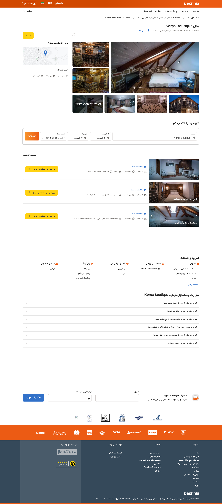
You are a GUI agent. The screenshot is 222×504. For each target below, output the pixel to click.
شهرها (197, 486)
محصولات (195, 445)
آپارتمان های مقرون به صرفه (188, 464)
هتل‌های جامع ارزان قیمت (189, 460)
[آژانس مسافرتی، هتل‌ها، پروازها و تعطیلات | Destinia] (191, 4)
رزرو (28, 35)
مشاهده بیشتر (193, 285)
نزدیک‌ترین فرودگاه (84, 392)
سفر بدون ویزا (116, 457)
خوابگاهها (195, 468)
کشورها (196, 478)
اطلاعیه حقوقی (155, 457)
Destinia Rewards (152, 468)
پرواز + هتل (171, 11)
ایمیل (136, 392)
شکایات (158, 471)
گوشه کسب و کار (115, 445)
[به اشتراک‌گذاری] (74, 35)
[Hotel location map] (45, 56)
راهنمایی (157, 464)
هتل (197, 453)
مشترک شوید (33, 397)
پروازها (185, 11)
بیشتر (29, 11)
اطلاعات (158, 445)
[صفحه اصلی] (198, 18)
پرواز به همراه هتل (191, 475)
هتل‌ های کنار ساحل (152, 11)
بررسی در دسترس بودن (43, 169)
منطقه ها (196, 482)
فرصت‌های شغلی (115, 453)
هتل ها (196, 11)
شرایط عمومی (155, 453)
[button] (49, 4)
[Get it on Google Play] (66, 452)
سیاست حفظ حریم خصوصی (150, 460)
